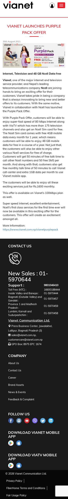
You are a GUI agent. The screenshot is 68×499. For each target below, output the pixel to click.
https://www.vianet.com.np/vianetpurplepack (30, 229)
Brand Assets (16, 385)
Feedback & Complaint (21, 399)
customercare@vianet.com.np (25, 339)
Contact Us (14, 370)
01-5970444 (51, 293)
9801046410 (51, 285)
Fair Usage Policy (16, 495)
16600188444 (52, 289)
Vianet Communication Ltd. (30, 473)
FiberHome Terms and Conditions (25, 488)
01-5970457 (51, 298)
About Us (13, 363)
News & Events (17, 392)
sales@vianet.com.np (23, 335)
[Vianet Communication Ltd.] (18, 8)
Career (12, 377)
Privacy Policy (14, 481)
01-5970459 (51, 306)
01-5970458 (51, 313)
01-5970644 (28, 276)
